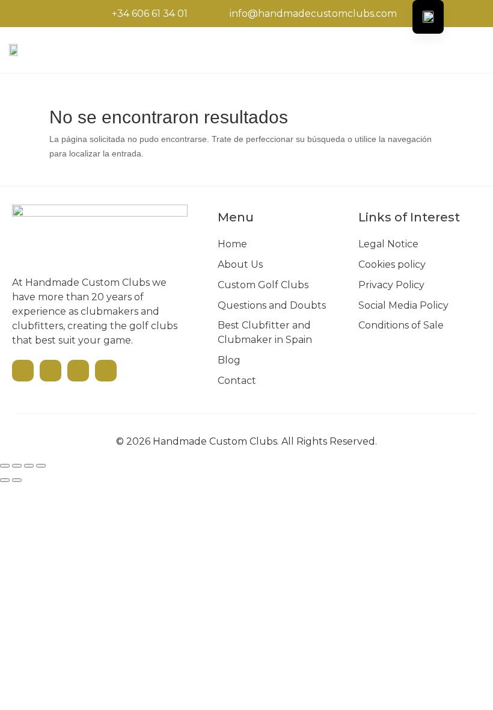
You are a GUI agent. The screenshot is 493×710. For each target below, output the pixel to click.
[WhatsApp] (106, 370)
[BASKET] (460, 48)
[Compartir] (29, 466)
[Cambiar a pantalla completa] (17, 466)
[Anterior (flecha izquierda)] (5, 480)
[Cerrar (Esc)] (41, 466)
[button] (421, 50)
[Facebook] (50, 370)
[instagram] (78, 370)
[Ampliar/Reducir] (5, 466)
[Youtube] (23, 370)
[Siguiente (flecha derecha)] (17, 480)
